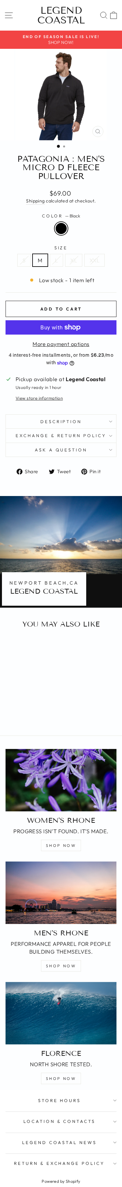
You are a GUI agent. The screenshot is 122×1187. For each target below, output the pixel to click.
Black (61, 228)
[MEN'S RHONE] (61, 893)
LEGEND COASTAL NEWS (59, 1142)
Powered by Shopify (61, 1181)
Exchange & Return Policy (61, 435)
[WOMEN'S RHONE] (61, 780)
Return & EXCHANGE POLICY (59, 1163)
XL (73, 260)
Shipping (35, 201)
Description (61, 421)
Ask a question (61, 449)
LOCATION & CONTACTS (59, 1121)
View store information (39, 398)
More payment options (61, 343)
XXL (94, 260)
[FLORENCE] (61, 1013)
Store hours (59, 1100)
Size (61, 247)
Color (61, 215)
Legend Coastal (61, 15)
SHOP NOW (61, 845)
